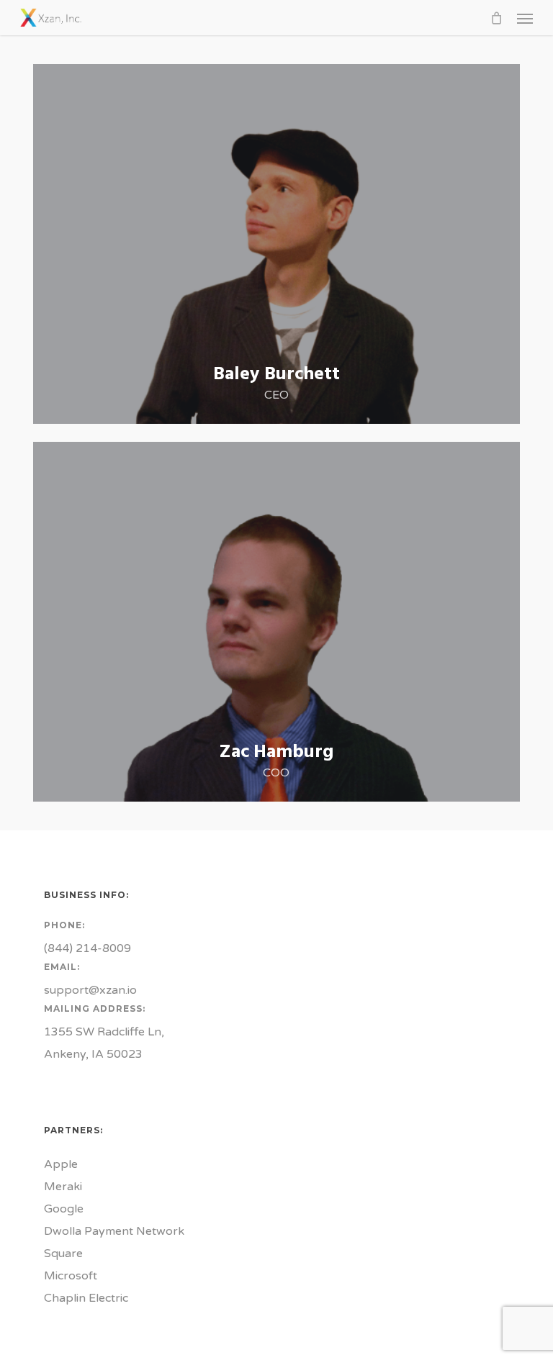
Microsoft (70, 1276)
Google (64, 1209)
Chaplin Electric (86, 1298)
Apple (61, 1164)
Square (63, 1253)
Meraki (63, 1186)
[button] (525, 18)
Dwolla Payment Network (114, 1231)
